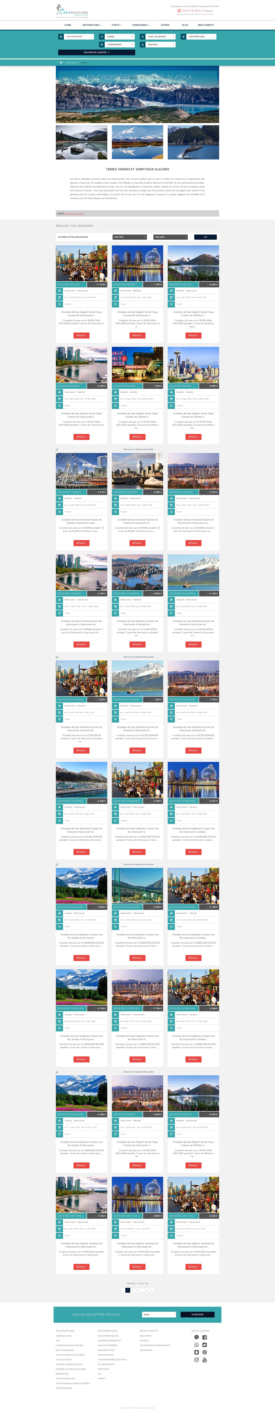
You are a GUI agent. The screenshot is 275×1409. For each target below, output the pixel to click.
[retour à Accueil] (61, 62)
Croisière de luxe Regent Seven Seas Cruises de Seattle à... (137, 415)
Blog (185, 25)
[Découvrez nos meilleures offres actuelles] (137, 449)
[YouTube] (204, 1360)
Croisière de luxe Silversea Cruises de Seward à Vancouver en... (193, 623)
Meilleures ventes (106, 1350)
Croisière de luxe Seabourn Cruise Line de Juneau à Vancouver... (81, 936)
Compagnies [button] (140, 25)
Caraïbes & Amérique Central (69, 1364)
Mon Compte (206, 25)
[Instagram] (196, 1359)
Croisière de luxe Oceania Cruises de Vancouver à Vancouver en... (193, 521)
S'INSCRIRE (198, 1314)
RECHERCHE (95, 52)
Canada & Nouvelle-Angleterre (70, 1355)
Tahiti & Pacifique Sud (65, 1379)
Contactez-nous (105, 1355)
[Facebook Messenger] (196, 1336)
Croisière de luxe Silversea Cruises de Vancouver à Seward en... (137, 623)
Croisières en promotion (109, 1341)
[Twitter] (204, 1345)
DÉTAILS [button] (81, 335)
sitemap (101, 1379)
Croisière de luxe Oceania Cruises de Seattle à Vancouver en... (137, 521)
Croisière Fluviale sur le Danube (71, 1369)
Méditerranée (62, 1374)
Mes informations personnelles (155, 1345)
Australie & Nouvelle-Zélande (69, 1345)
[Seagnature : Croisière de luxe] (95, 10)
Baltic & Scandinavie (65, 1350)
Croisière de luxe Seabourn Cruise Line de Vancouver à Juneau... (193, 830)
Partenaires (103, 1369)
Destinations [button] (91, 25)
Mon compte (145, 1336)
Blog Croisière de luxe (108, 1336)
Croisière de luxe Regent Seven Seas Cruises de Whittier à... (193, 314)
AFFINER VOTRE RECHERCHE (73, 237)
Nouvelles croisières (107, 1345)
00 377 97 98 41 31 (193, 10)
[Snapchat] (196, 1351)
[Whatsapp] (196, 1344)
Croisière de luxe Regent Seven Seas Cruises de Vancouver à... (81, 314)
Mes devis (144, 1341)
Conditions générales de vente (112, 1360)
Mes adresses (146, 1350)
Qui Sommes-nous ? (106, 1364)
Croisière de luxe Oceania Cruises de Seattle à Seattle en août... (81, 521)
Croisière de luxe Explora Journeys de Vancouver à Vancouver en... (81, 1245)
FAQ (99, 1374)
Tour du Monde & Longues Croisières (73, 1383)
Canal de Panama (64, 1360)
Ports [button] (116, 25)
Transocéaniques (64, 1388)
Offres (165, 25)
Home (67, 25)
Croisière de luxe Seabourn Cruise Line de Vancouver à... (137, 830)
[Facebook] (204, 1337)
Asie (57, 1341)
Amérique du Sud (63, 1336)
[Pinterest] (204, 1352)
